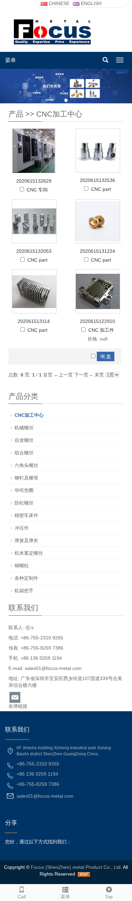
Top (109, 896)
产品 (15, 114)
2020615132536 (97, 180)
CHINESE (58, 3)
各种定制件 (26, 578)
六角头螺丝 (26, 465)
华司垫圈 (24, 490)
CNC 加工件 (101, 330)
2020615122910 (97, 321)
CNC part (101, 189)
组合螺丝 (24, 452)
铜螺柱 (22, 565)
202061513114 (34, 321)
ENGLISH (91, 3)
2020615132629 (33, 181)
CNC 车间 (37, 189)
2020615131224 (97, 251)
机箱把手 (24, 590)
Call (22, 896)
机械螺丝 (24, 427)
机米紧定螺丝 (29, 553)
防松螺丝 (24, 503)
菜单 (10, 60)
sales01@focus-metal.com (53, 668)
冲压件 (22, 528)
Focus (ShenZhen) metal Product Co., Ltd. (76, 867)
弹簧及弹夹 (26, 540)
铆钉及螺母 (26, 477)
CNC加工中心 (59, 114)
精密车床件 (26, 515)
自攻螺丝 (24, 440)
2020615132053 (33, 251)
